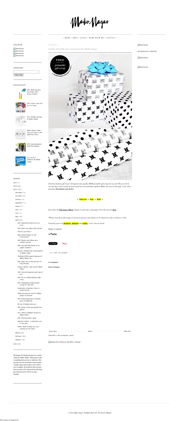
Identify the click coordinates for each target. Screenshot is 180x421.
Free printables (62, 253)
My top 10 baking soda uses (27, 304)
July (16, 209)
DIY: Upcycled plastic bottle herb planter (34, 145)
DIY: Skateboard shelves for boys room (29, 224)
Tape (92, 199)
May (17, 216)
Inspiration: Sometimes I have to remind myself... (28, 289)
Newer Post (53, 331)
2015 (15, 182)
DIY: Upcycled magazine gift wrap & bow (30, 273)
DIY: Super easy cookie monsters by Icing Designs (30, 262)
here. (114, 209)
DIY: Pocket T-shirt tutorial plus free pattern (30, 308)
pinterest (75, 223)
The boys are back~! (24, 231)
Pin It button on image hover (9, 420)
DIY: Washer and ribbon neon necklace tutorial (28, 241)
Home (90, 331)
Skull (99, 199)
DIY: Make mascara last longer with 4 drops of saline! (34, 92)
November (19, 196)
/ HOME (67, 38)
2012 (15, 344)
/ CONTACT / (111, 38)
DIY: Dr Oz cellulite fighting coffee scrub (29, 278)
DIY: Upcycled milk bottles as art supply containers (29, 246)
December (19, 192)
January (18, 339)
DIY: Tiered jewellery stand (27, 318)
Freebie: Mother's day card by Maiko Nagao (30, 268)
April (17, 220)
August (17, 206)
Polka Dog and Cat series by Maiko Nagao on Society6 (29, 294)
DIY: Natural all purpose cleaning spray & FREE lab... (29, 299)
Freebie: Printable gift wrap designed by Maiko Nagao (30, 252)
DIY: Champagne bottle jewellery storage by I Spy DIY (29, 284)
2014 (15, 186)
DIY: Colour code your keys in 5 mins (34, 104)
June (17, 213)
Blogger (108, 413)
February (18, 336)
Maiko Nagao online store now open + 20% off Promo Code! (34, 132)
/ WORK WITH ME (96, 38)
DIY (55, 253)
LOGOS (83, 38)
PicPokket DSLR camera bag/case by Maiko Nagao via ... (30, 257)
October (18, 199)
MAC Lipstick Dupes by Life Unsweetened (27, 236)
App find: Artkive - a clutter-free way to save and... (30, 322)
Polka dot (83, 199)
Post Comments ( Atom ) (66, 335)
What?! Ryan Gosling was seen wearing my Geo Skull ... (28, 327)
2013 (15, 189)
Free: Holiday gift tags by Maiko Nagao (34, 118)
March (17, 333)
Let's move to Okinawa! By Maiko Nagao (33, 159)
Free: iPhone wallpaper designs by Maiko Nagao (29, 313)
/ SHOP (75, 38)
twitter (85, 223)
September (19, 203)
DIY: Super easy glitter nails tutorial (30, 228)
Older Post (127, 331)
